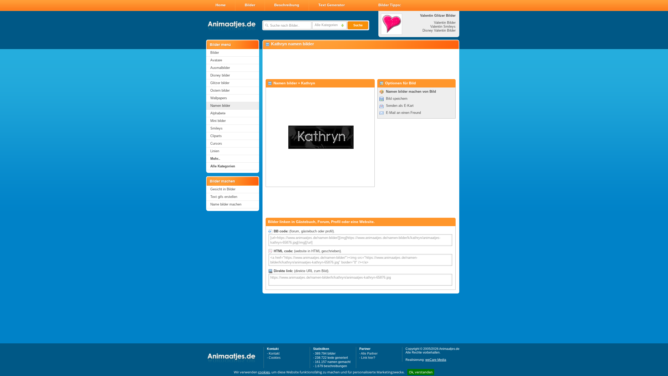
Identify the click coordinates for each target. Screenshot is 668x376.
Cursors (216, 143)
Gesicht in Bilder (222, 189)
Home (221, 5)
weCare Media (435, 360)
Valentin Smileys (443, 26)
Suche (358, 25)
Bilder (250, 5)
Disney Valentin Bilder (439, 30)
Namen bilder (220, 106)
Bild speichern (396, 99)
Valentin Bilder (445, 23)
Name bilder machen (225, 204)
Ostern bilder (220, 90)
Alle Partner (369, 353)
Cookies (275, 358)
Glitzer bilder (219, 83)
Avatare (216, 60)
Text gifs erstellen (223, 197)
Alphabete (217, 113)
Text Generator (331, 5)
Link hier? (368, 358)
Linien (214, 151)
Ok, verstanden (421, 372)
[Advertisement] (361, 64)
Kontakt (274, 353)
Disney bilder (220, 75)
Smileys (216, 128)
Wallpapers (218, 98)
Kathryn (308, 83)
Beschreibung (286, 5)
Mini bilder (218, 121)
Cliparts (216, 136)
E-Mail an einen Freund (403, 113)
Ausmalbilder (220, 68)
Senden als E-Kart (400, 106)
